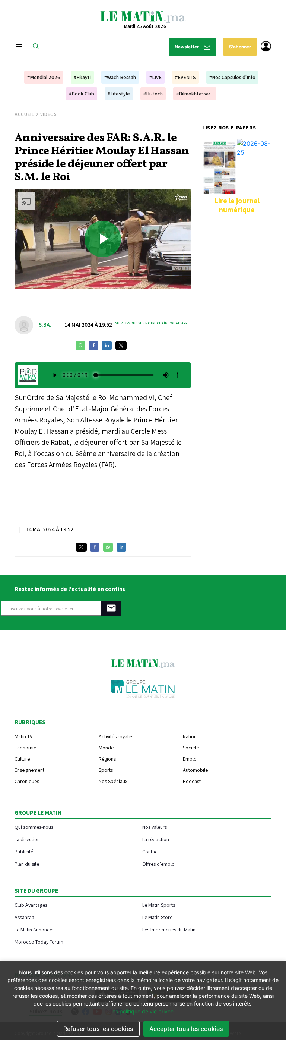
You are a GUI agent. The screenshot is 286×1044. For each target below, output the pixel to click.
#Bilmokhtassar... (194, 93)
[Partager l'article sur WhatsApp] (80, 345)
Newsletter (187, 47)
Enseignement (29, 770)
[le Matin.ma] (143, 16)
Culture (22, 758)
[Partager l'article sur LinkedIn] (107, 345)
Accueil (24, 114)
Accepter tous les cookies (186, 1028)
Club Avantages (31, 905)
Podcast (192, 781)
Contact (150, 851)
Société (191, 747)
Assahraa (24, 917)
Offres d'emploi (159, 864)
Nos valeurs (154, 827)
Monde (106, 747)
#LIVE (155, 77)
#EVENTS (185, 77)
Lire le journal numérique (237, 205)
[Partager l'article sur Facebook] (93, 345)
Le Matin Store (157, 917)
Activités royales (116, 736)
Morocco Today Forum (39, 941)
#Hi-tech (153, 93)
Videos (48, 114)
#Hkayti (82, 77)
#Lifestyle (119, 93)
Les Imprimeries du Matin (169, 929)
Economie (25, 747)
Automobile (195, 770)
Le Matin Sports (158, 905)
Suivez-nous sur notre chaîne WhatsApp (151, 323)
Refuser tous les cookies (98, 1028)
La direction (27, 839)
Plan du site (27, 864)
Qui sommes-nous (34, 827)
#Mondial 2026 (43, 77)
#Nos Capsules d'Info (232, 77)
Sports (106, 770)
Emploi (190, 758)
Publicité (24, 851)
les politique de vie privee (142, 1011)
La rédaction (155, 839)
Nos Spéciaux (113, 781)
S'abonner (240, 47)
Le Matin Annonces (34, 929)
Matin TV (23, 736)
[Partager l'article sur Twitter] (121, 345)
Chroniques (27, 781)
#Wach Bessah (120, 77)
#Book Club (81, 93)
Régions (107, 758)
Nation (190, 736)
